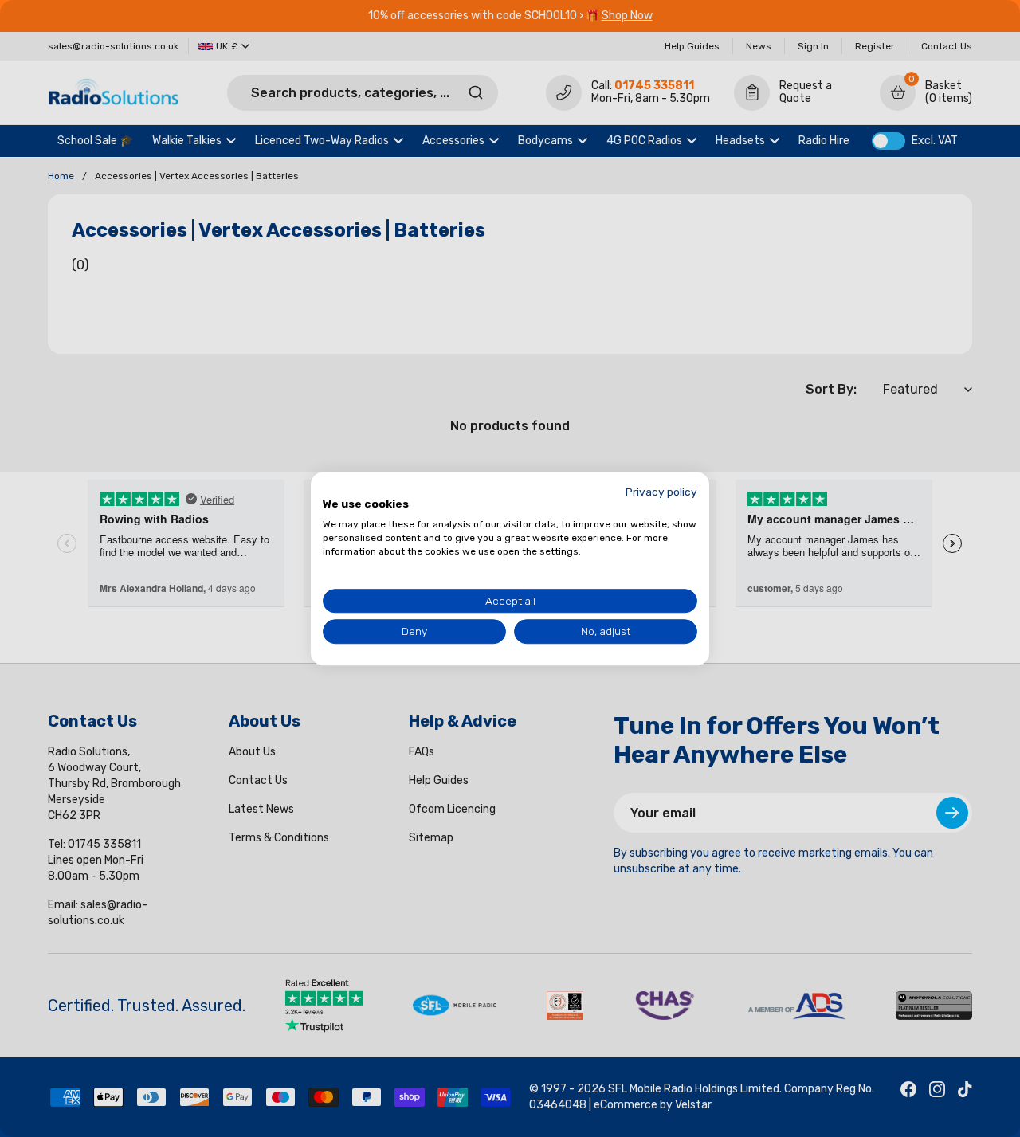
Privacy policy (661, 491)
